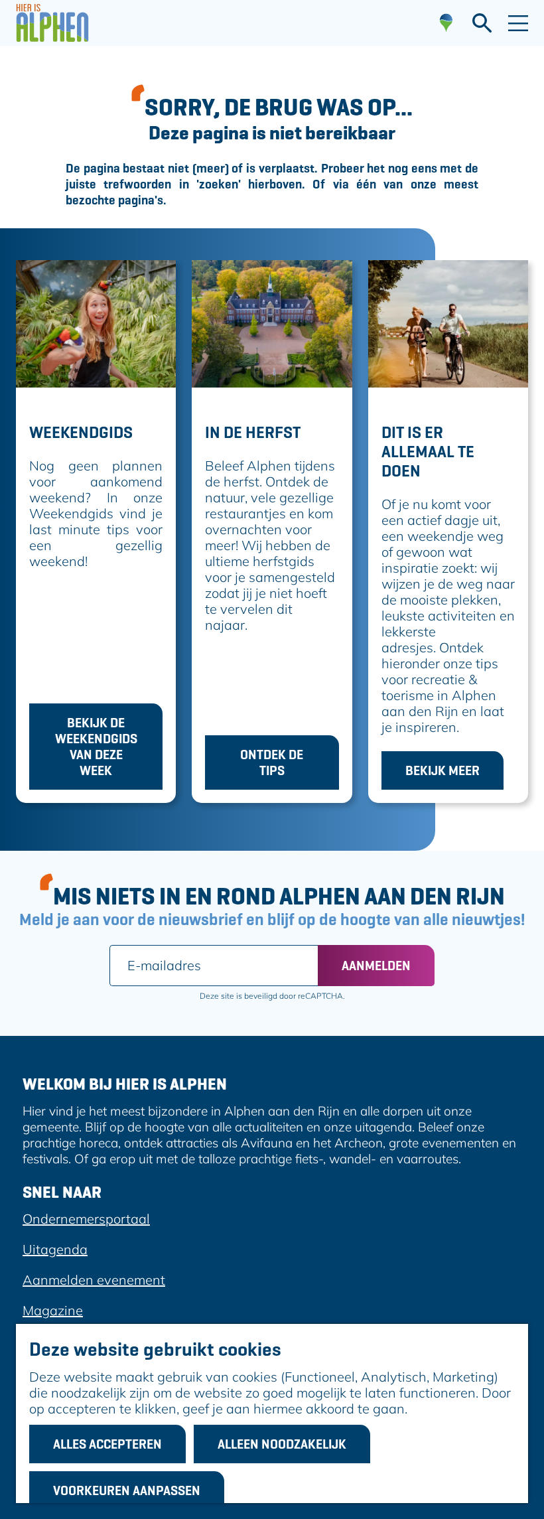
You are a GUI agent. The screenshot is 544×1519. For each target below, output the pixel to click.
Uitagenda (55, 1249)
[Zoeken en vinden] (482, 23)
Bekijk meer (442, 770)
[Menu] (518, 23)
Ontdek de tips (271, 762)
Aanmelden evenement (94, 1279)
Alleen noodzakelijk (282, 1444)
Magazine (53, 1310)
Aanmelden (376, 965)
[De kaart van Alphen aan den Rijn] (446, 23)
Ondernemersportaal (86, 1218)
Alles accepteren (107, 1444)
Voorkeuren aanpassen (126, 1490)
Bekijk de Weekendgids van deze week (96, 746)
